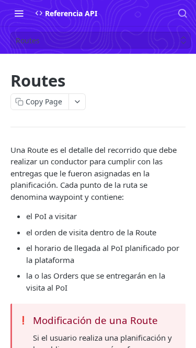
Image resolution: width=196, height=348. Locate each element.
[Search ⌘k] (182, 13)
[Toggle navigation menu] (18, 13)
